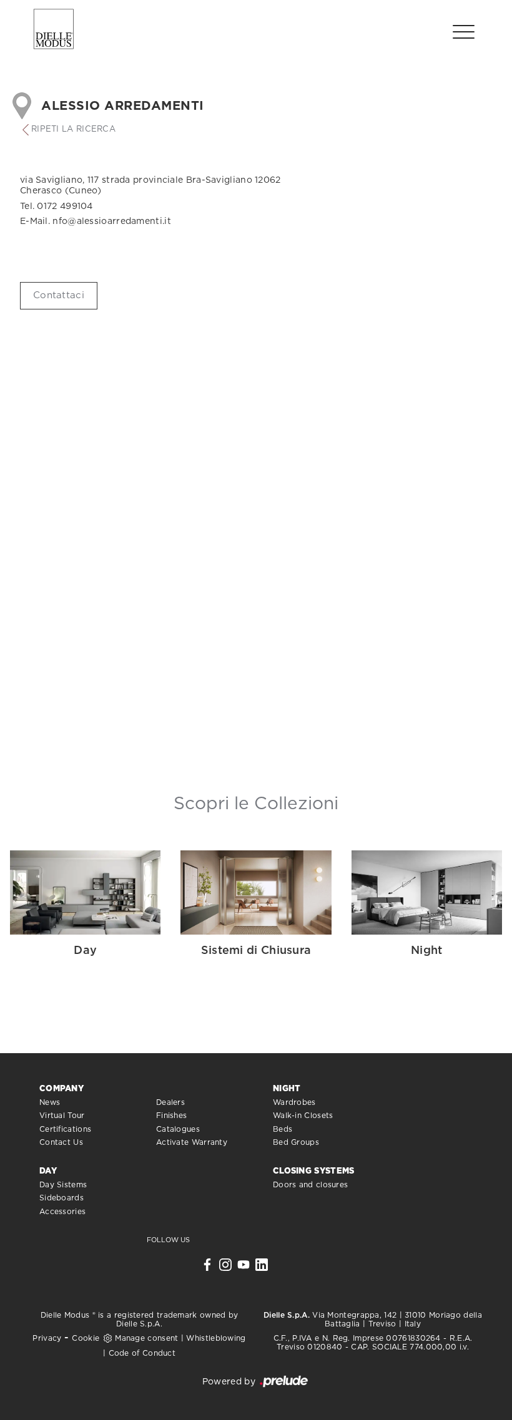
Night (287, 1089)
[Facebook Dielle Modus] (207, 1267)
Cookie (85, 1338)
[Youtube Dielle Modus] (243, 1267)
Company (61, 1089)
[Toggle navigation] (463, 31)
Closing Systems (314, 1171)
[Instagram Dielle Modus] (225, 1267)
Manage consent (146, 1338)
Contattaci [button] (58, 295)
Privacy (46, 1338)
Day (48, 1171)
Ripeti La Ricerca (73, 129)
